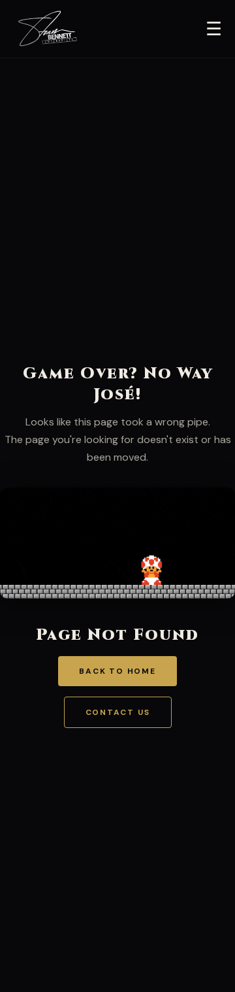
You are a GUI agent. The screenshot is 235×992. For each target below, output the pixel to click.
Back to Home (117, 671)
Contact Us (118, 712)
